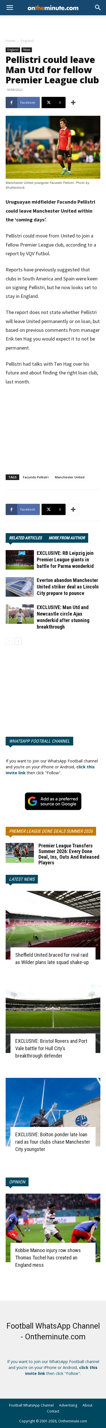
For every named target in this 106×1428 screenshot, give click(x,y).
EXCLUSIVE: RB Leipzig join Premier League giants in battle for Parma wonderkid (65, 559)
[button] (98, 7)
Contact (53, 1411)
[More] (73, 102)
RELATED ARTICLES (25, 537)
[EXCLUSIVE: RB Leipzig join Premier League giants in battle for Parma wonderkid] (20, 560)
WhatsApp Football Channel (39, 741)
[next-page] (18, 641)
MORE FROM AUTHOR (67, 537)
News (26, 50)
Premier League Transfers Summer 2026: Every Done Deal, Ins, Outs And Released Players (68, 854)
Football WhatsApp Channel (31, 1405)
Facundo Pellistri (36, 477)
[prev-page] (9, 641)
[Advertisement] (53, 25)
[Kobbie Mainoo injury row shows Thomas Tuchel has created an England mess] (53, 1228)
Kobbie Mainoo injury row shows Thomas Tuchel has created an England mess (48, 1257)
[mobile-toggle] (10, 7)
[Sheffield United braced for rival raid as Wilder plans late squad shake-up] (53, 925)
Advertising (68, 1405)
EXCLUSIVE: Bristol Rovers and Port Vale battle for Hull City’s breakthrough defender (51, 1048)
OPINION (17, 1182)
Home (11, 40)
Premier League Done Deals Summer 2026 (51, 831)
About (87, 1405)
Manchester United (70, 477)
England (27, 40)
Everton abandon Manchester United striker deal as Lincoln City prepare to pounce (68, 586)
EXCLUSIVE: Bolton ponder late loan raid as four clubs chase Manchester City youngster (52, 1142)
